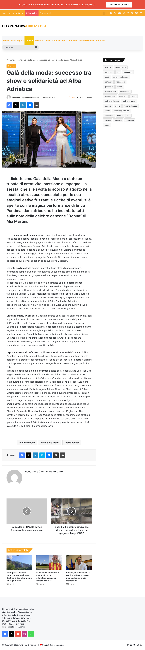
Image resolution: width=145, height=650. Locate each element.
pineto (117, 106)
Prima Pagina (17, 40)
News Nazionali (86, 40)
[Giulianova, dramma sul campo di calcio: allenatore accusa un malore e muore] (49, 562)
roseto (107, 111)
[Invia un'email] (38, 97)
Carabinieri (127, 72)
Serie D (120, 115)
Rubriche (100, 40)
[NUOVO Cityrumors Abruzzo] (24, 26)
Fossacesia (120, 82)
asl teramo (109, 72)
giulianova (109, 87)
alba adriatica (27, 442)
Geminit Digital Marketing (53, 645)
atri (118, 72)
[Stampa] (36, 105)
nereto (133, 96)
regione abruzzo (130, 106)
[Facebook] (9, 105)
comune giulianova (120, 77)
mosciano (123, 96)
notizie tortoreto (129, 101)
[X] (16, 105)
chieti (107, 77)
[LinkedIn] (23, 105)
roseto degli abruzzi (121, 111)
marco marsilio (110, 91)
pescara (108, 106)
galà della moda (50, 442)
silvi (128, 115)
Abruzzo (73, 40)
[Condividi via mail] (56, 455)
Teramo (29, 40)
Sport (64, 40)
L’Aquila (56, 40)
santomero (109, 115)
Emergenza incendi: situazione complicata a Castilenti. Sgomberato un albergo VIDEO (77, 13)
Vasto (107, 125)
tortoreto (118, 120)
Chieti (47, 40)
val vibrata (129, 120)
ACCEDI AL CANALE (119, 4)
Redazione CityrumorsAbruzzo (24, 97)
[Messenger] (30, 105)
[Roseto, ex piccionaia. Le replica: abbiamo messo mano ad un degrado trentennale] (79, 562)
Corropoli (108, 82)
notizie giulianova (112, 101)
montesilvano (110, 96)
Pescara (39, 40)
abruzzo (108, 67)
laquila (119, 87)
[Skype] (42, 455)
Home (6, 40)
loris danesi (72, 442)
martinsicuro (125, 91)
